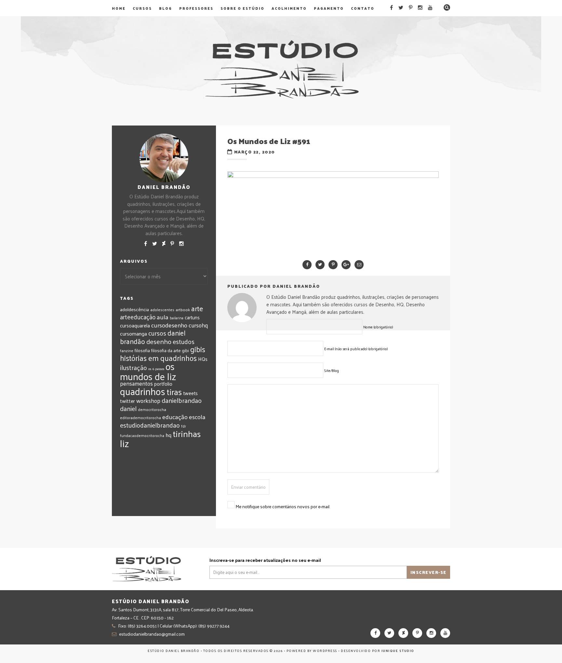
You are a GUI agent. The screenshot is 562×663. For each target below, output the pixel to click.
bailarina (176, 317)
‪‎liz (124, 443)
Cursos (142, 8)
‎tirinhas (187, 433)
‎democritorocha (152, 409)
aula (162, 316)
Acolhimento (289, 8)
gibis (197, 349)
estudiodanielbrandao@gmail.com (152, 634)
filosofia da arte (166, 350)
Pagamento (329, 8)
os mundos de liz (148, 371)
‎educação (175, 416)
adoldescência (134, 309)
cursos (157, 333)
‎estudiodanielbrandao (150, 425)
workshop (148, 400)
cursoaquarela (135, 325)
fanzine (126, 350)
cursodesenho (169, 325)
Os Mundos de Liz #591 (268, 141)
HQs (202, 359)
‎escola (197, 416)
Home (119, 8)
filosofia (142, 350)
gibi (185, 350)
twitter (127, 400)
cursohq (198, 325)
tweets (190, 393)
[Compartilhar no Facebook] (307, 264)
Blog (165, 8)
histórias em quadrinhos (158, 358)
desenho (158, 341)
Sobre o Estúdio (242, 8)
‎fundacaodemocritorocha (142, 435)
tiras (174, 391)
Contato (362, 8)
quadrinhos (142, 391)
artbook (183, 309)
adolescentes (162, 309)
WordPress (325, 651)
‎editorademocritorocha (140, 417)
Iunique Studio (397, 651)
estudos (183, 341)
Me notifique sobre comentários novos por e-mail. (282, 506)
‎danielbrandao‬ (182, 400)
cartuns (192, 317)
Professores (196, 8)
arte (197, 308)
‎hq (168, 435)
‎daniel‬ (128, 408)
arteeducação (137, 316)
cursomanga (133, 333)
